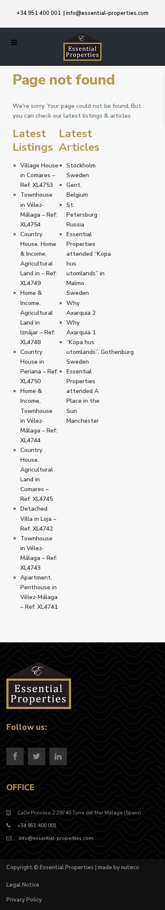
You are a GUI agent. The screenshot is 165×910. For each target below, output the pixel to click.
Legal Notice (22, 885)
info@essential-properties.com (107, 13)
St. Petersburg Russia (81, 215)
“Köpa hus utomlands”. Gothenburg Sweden (100, 352)
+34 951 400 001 (38, 13)
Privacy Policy (24, 900)
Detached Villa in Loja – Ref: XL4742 (38, 518)
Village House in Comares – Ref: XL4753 (39, 175)
